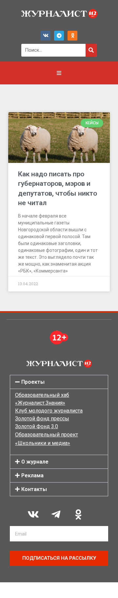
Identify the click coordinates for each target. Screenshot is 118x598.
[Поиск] (91, 50)
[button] (59, 382)
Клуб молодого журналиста (49, 411)
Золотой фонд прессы (42, 418)
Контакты (34, 489)
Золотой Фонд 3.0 (36, 426)
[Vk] (45, 36)
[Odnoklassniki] (72, 36)
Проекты (33, 382)
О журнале (35, 462)
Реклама (32, 475)
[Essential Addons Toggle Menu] (59, 73)
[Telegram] (59, 36)
